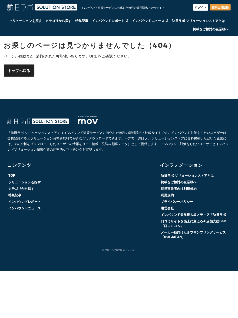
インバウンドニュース (148, 20)
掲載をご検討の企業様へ (211, 29)
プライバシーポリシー (177, 201)
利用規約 (167, 195)
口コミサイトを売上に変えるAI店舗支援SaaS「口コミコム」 (194, 223)
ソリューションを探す (25, 20)
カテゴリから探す (59, 20)
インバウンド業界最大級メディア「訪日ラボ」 (195, 214)
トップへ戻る (19, 70)
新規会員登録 (220, 7)
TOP (11, 175)
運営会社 (167, 208)
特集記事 (81, 20)
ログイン (200, 7)
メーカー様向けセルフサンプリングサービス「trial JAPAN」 (193, 234)
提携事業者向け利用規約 (179, 188)
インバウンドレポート (108, 20)
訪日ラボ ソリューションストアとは (198, 20)
